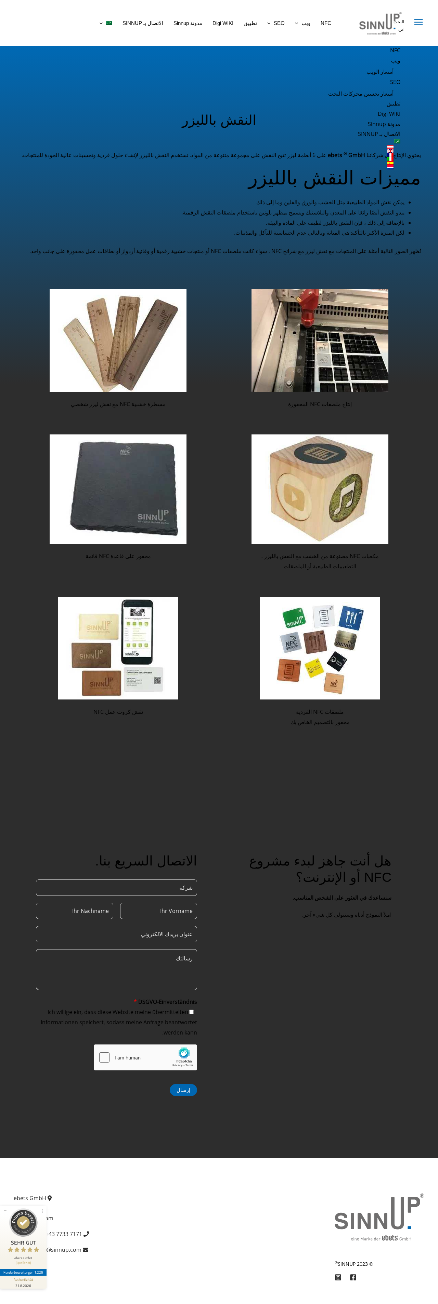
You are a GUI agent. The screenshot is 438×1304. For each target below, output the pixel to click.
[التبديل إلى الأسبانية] (359, 163)
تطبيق (393, 103)
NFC (395, 50)
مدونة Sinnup (384, 124)
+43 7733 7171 (64, 1234)
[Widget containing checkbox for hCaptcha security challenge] (145, 1057)
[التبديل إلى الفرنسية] (359, 155)
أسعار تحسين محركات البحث (361, 93)
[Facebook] (353, 1277)
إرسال (183, 1090)
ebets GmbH (30, 1198)
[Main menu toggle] (418, 22)
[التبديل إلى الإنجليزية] (359, 151)
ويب (395, 60)
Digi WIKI (389, 113)
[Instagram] (338, 1277)
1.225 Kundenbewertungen (23, 1272)
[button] (298, 23)
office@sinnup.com (56, 1249)
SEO (395, 82)
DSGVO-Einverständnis (165, 1001)
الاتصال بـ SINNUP (379, 134)
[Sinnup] (377, 22)
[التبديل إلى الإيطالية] (359, 159)
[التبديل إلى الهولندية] (359, 167)
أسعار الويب (380, 71)
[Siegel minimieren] (5, 1211)
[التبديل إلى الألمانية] (359, 147)
